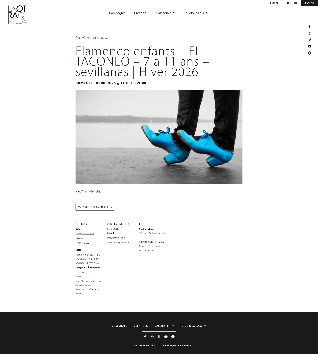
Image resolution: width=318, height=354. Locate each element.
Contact (275, 2)
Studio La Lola (194, 13)
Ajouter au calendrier (95, 207)
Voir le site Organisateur (118, 242)
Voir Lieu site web (147, 250)
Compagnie (117, 13)
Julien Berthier (184, 345)
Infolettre (293, 2)
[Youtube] (309, 46)
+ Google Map (153, 246)
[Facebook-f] (309, 26)
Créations (141, 13)
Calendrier (163, 13)
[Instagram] (309, 33)
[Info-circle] (309, 53)
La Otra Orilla (113, 229)
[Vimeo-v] (309, 39)
